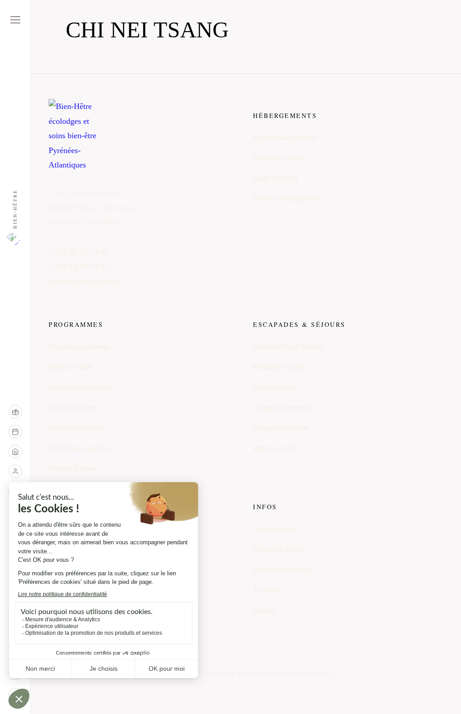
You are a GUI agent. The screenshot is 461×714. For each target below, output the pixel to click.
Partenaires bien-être (281, 570)
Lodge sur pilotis (275, 179)
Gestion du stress (73, 408)
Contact (264, 611)
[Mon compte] (15, 471)
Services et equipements (286, 199)
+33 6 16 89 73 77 (79, 266)
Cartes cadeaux (274, 529)
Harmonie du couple (77, 428)
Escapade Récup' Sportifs (288, 347)
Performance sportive (78, 449)
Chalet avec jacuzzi (279, 158)
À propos (266, 590)
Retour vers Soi (274, 449)
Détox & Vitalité (71, 367)
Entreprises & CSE (278, 550)
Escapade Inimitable (280, 428)
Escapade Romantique (284, 408)
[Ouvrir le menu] (15, 20)
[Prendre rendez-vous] (15, 431)
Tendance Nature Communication (290, 673)
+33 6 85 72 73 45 (79, 251)
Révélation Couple (278, 367)
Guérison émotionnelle (80, 388)
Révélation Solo (274, 388)
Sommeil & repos (72, 469)
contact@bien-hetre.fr (84, 281)
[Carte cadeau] (15, 412)
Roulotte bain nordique (285, 138)
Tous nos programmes (79, 347)
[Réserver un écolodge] (15, 451)
